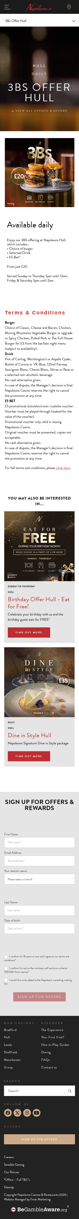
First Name (11, 834)
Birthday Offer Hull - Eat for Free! (39, 603)
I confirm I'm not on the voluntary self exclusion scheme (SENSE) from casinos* (35, 970)
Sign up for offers (39, 1139)
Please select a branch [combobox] (20, 879)
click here (63, 467)
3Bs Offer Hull (15, 20)
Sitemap (9, 1187)
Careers (9, 1157)
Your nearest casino (15, 871)
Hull (7, 1037)
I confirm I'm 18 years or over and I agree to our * (36, 958)
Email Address (12, 852)
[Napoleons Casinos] (38, 7)
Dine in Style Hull (29, 735)
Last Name (10, 902)
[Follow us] (8, 1113)
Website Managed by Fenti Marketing (27, 1199)
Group (8, 1067)
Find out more (29, 632)
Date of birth (12, 920)
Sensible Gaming (14, 1165)
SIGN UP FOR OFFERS (39, 997)
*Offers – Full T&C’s (17, 1180)
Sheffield (10, 1052)
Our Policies (11, 1172)
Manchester (12, 1060)
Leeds (8, 1045)
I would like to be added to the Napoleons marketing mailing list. (38, 982)
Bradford (10, 1030)
